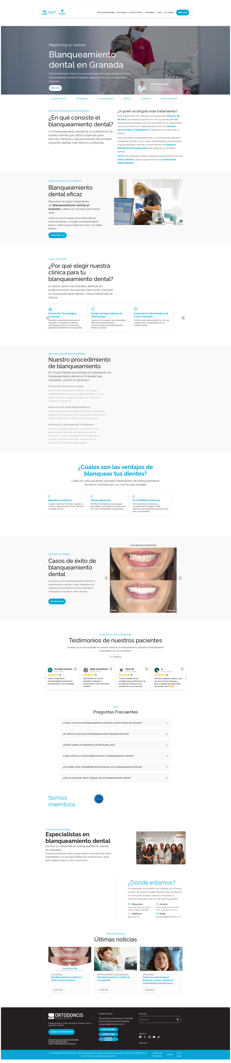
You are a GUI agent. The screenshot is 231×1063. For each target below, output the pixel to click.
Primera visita (166, 3)
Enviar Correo (108, 1039)
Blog (178, 3)
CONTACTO (187, 3)
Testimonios (146, 99)
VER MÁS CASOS (57, 601)
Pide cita (182, 12)
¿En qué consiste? (58, 99)
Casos (159, 12)
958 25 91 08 (133, 917)
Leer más (58, 990)
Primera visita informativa (57, 1042)
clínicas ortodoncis (61, 1032)
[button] (186, 678)
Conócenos (150, 12)
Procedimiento (82, 99)
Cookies (169, 1054)
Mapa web (143, 1043)
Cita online (168, 12)
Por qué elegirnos (105, 99)
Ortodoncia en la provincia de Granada (63, 1040)
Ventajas (127, 99)
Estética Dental (136, 12)
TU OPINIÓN (115, 657)
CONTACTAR (109, 1034)
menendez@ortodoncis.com (168, 917)
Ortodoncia (122, 12)
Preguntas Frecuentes (170, 99)
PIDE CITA (55, 88)
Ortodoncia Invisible (106, 12)
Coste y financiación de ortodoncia (62, 1043)
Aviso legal (179, 1054)
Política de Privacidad (157, 1054)
